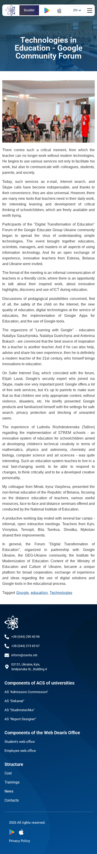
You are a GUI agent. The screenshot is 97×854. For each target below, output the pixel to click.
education (39, 592)
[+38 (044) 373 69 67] (7, 646)
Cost (8, 773)
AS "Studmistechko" (20, 710)
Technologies (61, 592)
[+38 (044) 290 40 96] (7, 637)
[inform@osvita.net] (7, 655)
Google (22, 592)
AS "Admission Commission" (26, 692)
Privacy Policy (19, 841)
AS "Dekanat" (14, 701)
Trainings (12, 782)
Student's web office (20, 742)
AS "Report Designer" (20, 719)
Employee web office (20, 751)
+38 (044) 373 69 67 (25, 646)
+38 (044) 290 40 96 (25, 636)
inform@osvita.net (24, 655)
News (9, 791)
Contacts (12, 800)
